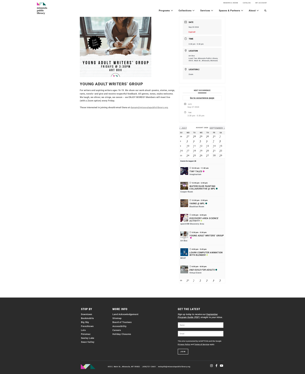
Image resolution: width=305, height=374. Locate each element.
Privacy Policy (184, 344)
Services (205, 10)
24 (188, 155)
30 (207, 136)
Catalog (247, 3)
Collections (185, 10)
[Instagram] (211, 365)
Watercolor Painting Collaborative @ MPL (202, 187)
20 (207, 150)
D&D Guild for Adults (202, 270)
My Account (261, 3)
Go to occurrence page (202, 98)
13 (207, 146)
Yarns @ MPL (197, 203)
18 (194, 150)
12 (201, 146)
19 (201, 150)
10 (188, 146)
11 (194, 146)
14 (214, 146)
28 (194, 136)
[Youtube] (221, 365)
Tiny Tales (195, 171)
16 (181, 150)
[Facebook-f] (216, 365)
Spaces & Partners (230, 10)
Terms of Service (201, 344)
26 (201, 155)
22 (221, 150)
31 (214, 136)
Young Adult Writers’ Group (206, 235)
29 (201, 136)
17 (188, 150)
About (252, 10)
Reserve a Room (230, 3)
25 (194, 155)
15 (221, 146)
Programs (165, 10)
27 (188, 136)
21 (214, 150)
